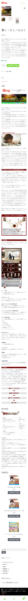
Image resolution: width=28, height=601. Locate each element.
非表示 (3, 594)
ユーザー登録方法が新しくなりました (10, 582)
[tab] (14, 78)
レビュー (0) (4, 81)
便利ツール (5, 564)
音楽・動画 (8, 71)
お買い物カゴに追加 (13, 65)
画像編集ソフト (6, 568)
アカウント (4, 599)
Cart (21, 598)
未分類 (4, 566)
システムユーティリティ (8, 562)
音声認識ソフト (6, 571)
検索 (14, 599)
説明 (2, 77)
